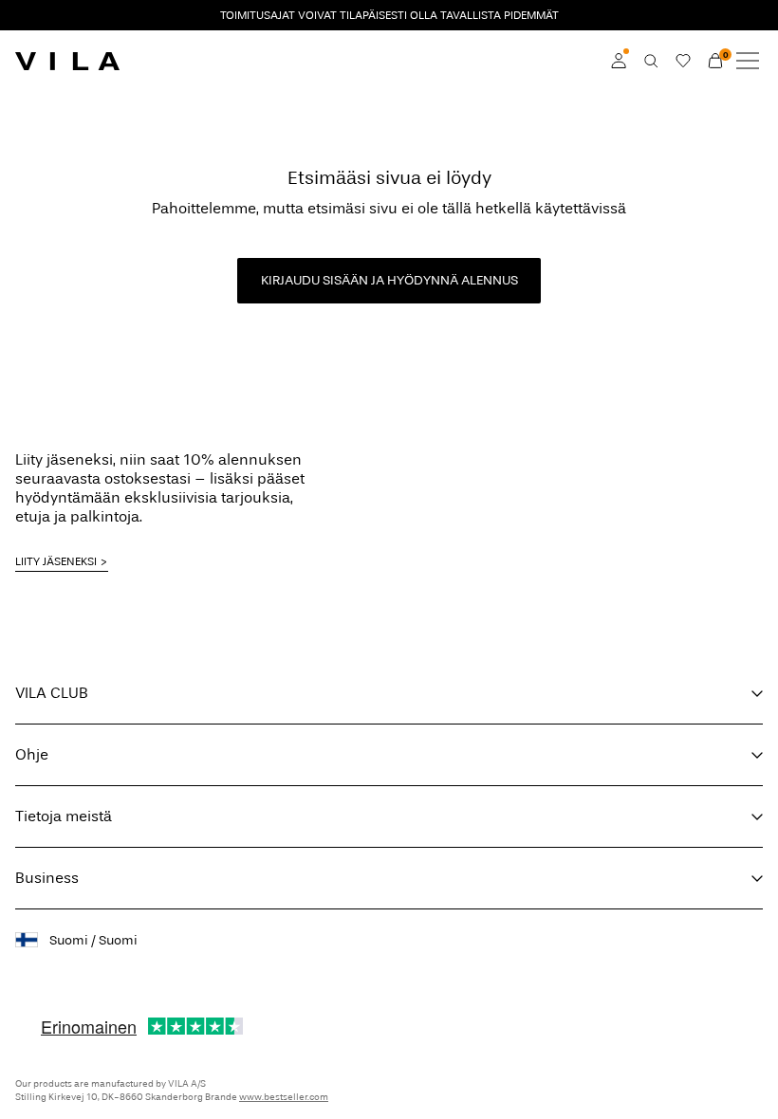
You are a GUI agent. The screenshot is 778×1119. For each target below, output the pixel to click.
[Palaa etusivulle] (67, 60)
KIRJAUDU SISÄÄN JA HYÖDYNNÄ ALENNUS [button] (389, 280)
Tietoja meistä (63, 816)
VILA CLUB (51, 693)
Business (47, 878)
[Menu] (747, 61)
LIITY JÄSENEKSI (56, 561)
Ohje (31, 754)
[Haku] (651, 61)
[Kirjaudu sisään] (618, 61)
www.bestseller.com (283, 1097)
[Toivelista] (683, 61)
